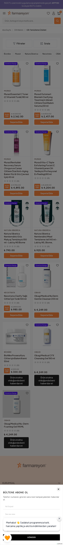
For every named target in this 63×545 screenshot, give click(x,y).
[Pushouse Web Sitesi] (59, 543)
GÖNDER (31, 537)
